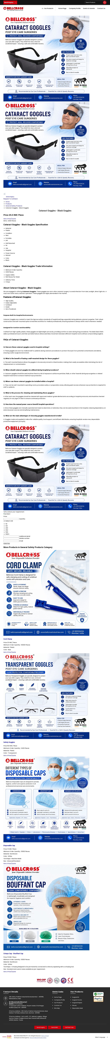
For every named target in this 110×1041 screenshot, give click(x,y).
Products (9, 204)
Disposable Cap (9, 845)
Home (8, 202)
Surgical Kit (75, 997)
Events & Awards (89, 8)
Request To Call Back (10, 199)
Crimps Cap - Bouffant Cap (13, 954)
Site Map (57, 1008)
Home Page (62, 8)
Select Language (100, 1037)
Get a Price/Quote (9, 219)
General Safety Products (14, 206)
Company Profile (75, 8)
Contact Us (101, 8)
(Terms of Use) (45, 1036)
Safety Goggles (9, 742)
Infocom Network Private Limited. (38, 1037)
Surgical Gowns (77, 1000)
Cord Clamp (7, 639)
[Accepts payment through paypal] (98, 1001)
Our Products (48, 8)
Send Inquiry (9, 2)
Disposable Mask (77, 1008)
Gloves (74, 1005)
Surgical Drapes (77, 1003)
